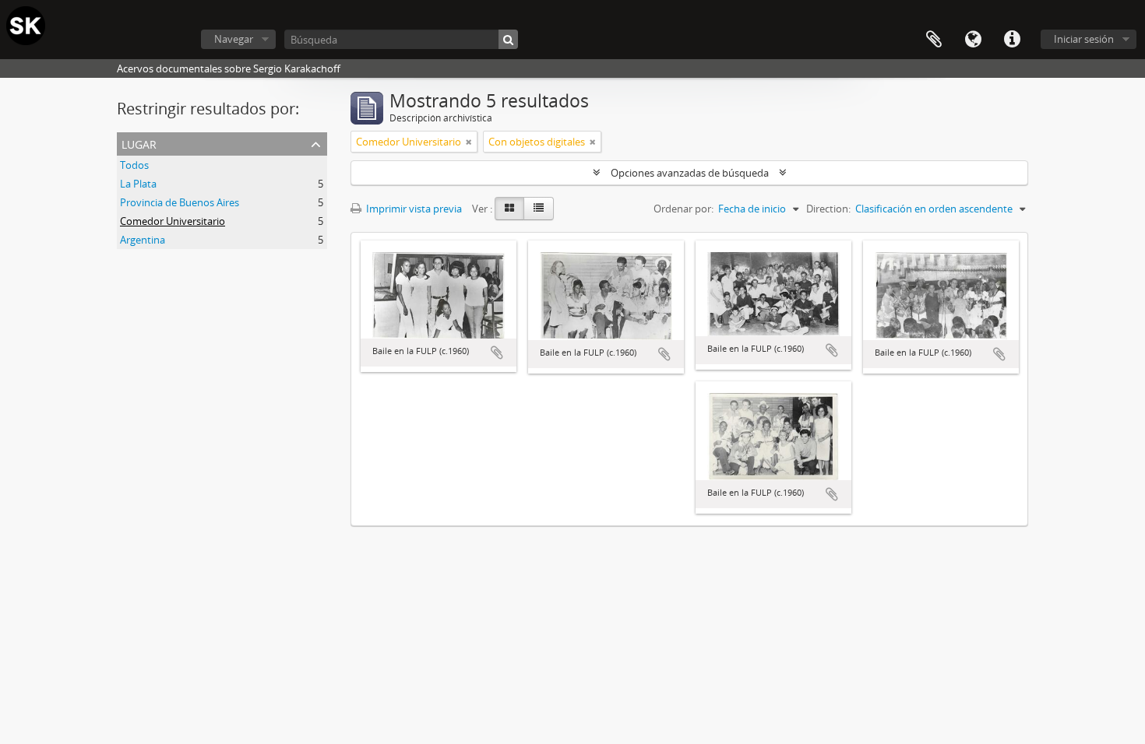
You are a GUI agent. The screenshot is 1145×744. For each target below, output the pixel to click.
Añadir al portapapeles (497, 352)
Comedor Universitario (172, 221)
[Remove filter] (469, 141)
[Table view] (538, 208)
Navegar (233, 39)
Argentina (142, 240)
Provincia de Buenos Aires (179, 202)
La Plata (138, 184)
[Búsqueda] (508, 39)
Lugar (139, 142)
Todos (134, 165)
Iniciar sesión (1084, 39)
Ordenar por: (683, 209)
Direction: (828, 209)
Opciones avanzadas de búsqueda (689, 173)
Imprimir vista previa (413, 209)
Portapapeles (933, 39)
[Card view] (509, 208)
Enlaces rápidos (1011, 39)
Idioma (972, 39)
